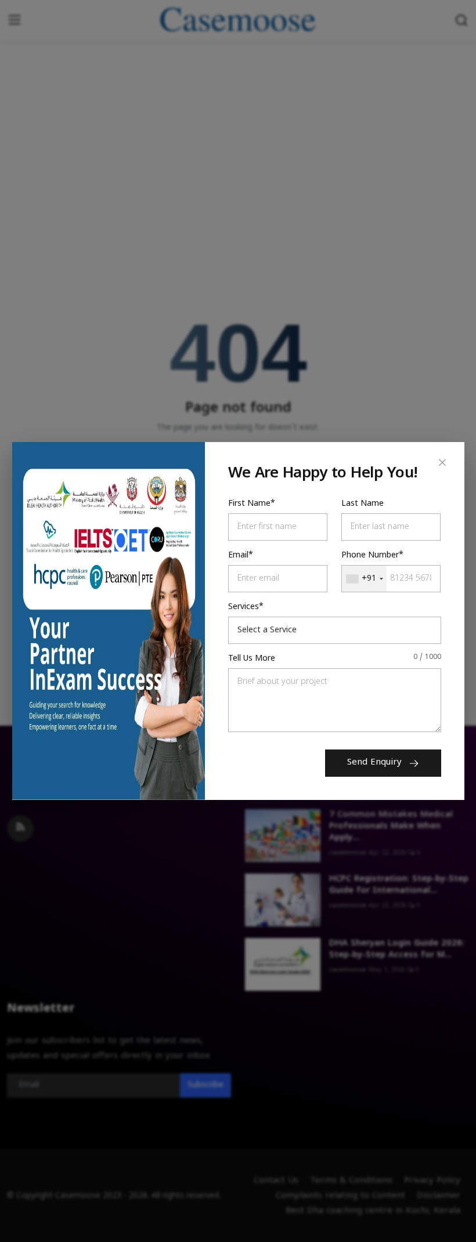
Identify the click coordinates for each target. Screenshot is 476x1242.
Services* (246, 607)
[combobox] (364, 579)
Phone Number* (372, 555)
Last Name (362, 504)
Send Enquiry (374, 762)
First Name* (251, 504)
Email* (240, 555)
